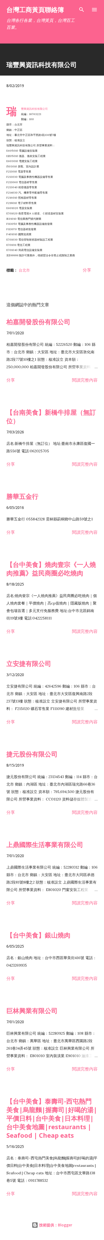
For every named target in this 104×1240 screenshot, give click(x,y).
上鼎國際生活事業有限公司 (44, 844)
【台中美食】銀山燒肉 (38, 935)
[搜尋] (81, 9)
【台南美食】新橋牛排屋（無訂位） (51, 416)
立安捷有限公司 (28, 663)
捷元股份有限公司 (32, 754)
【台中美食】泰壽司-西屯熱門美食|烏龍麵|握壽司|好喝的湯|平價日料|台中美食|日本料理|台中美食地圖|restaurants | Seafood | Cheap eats (51, 1118)
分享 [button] (87, 270)
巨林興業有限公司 (32, 1010)
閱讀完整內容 (85, 380)
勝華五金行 (22, 496)
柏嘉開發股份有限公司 (38, 321)
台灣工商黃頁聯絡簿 (35, 9)
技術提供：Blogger (55, 1224)
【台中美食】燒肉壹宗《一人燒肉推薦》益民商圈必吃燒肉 (51, 568)
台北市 (24, 270)
